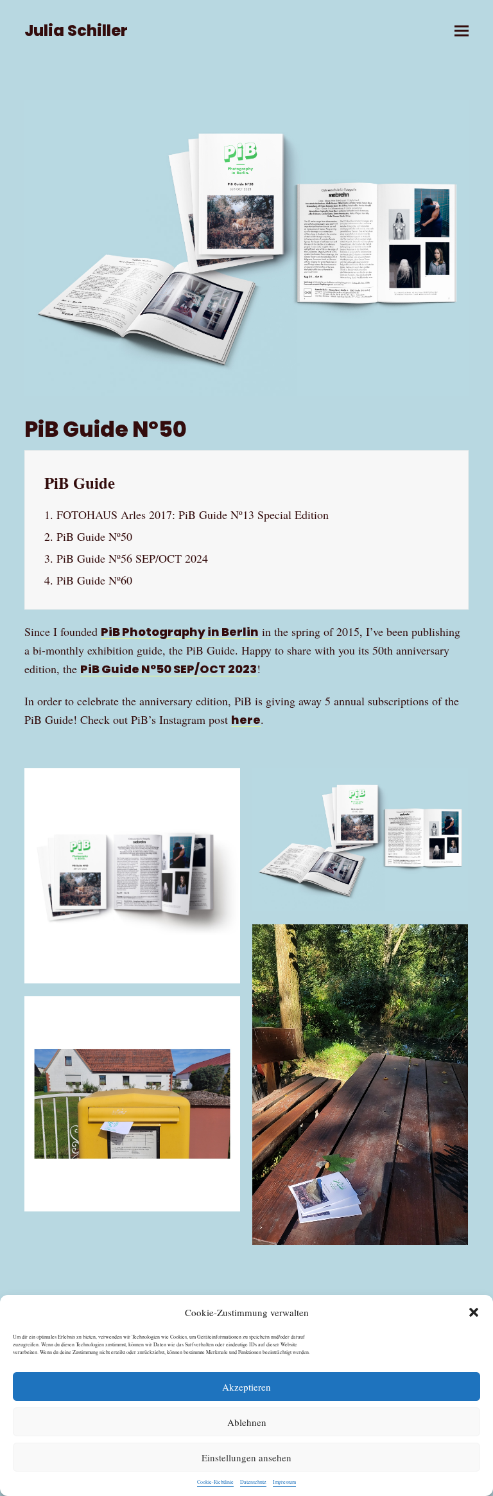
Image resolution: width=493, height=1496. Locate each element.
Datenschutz (253, 1482)
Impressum (284, 1482)
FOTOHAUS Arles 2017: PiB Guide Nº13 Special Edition (192, 514)
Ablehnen (246, 1422)
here (246, 720)
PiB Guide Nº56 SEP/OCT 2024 (132, 558)
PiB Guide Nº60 (94, 580)
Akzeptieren (246, 1386)
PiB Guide (79, 483)
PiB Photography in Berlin (180, 632)
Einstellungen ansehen (246, 1457)
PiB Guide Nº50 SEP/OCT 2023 (168, 669)
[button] (473, 1312)
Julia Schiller (76, 30)
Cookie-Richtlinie (215, 1482)
